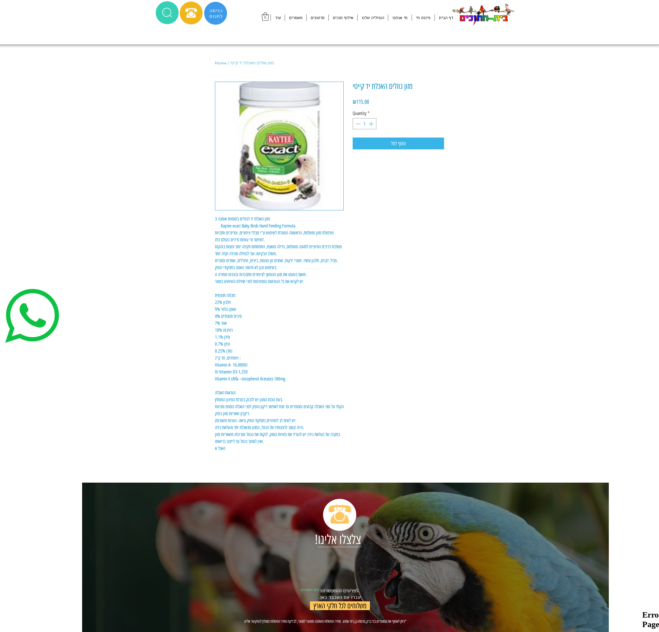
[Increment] (372, 123)
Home (221, 63)
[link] (265, 16)
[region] (345, 557)
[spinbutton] (364, 123)
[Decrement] (357, 123)
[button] (167, 12)
